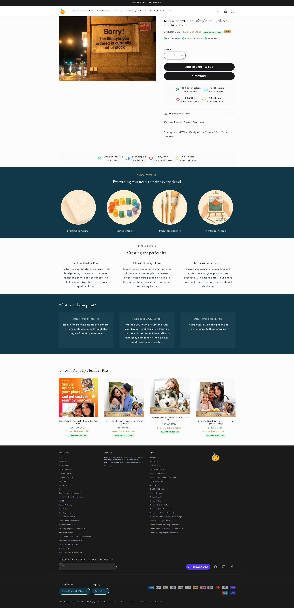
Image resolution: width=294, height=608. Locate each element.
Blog (61, 489)
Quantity (167, 50)
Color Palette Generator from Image (166, 517)
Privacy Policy (65, 473)
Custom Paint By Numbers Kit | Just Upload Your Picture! (78, 422)
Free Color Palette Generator (163, 513)
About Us (154, 461)
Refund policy (102, 602)
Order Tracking (65, 469)
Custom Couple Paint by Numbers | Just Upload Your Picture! (124, 422)
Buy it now (199, 76)
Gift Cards (154, 465)
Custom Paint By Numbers (70, 493)
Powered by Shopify (88, 602)
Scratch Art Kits (157, 469)
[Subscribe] (113, 566)
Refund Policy (65, 481)
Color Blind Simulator (159, 505)
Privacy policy (113, 602)
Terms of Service (66, 477)
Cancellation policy (157, 602)
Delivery (62, 461)
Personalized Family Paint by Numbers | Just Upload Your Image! (215, 422)
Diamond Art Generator (69, 524)
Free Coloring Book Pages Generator (75, 536)
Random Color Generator (161, 509)
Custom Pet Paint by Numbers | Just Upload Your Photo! (170, 418)
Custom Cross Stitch (159, 473)
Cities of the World (67, 517)
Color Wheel (155, 497)
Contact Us (63, 485)
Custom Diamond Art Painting (163, 477)
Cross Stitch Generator (69, 521)
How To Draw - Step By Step (71, 552)
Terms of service (127, 602)
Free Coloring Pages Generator (164, 532)
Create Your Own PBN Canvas (162, 521)
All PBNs (153, 485)
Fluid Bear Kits (156, 481)
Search (153, 457)
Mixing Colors (65, 548)
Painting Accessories (68, 513)
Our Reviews (64, 465)
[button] (104, 11)
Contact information (142, 602)
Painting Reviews (66, 532)
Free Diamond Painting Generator (165, 524)
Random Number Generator (71, 540)
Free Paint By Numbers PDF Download (166, 528)
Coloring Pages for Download (72, 528)
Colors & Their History (68, 544)
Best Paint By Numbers (159, 489)
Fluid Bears (63, 501)
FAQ (60, 457)
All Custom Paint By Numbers (71, 497)
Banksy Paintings (66, 505)
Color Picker (155, 501)
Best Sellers (64, 509)
